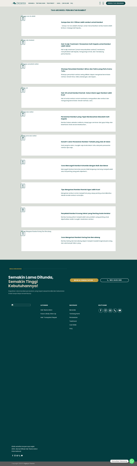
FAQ (71, 3)
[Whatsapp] (131, 461)
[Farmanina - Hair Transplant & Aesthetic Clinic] (19, 3)
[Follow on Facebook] (12, 455)
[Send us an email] (17, 455)
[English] (100, 3)
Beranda (31, 3)
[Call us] (19, 455)
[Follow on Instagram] (15, 455)
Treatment (50, 3)
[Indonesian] (104, 3)
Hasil (58, 3)
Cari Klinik (65, 3)
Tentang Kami (40, 3)
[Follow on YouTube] (22, 455)
